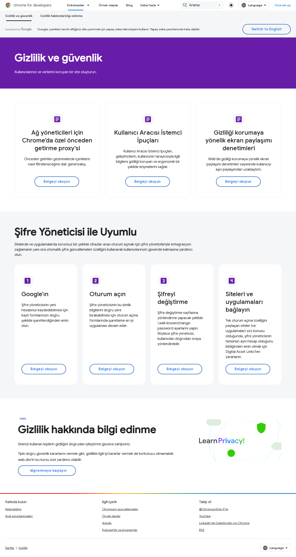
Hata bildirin (13, 509)
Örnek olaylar (108, 5)
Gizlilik (23, 548)
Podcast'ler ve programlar (119, 530)
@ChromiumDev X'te (213, 509)
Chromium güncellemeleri (120, 509)
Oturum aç (283, 5)
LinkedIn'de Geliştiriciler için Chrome (224, 523)
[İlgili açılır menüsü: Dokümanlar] (89, 5)
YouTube (205, 516)
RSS (201, 530)
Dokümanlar (75, 5)
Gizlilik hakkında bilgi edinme (61, 16)
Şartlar (9, 548)
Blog (129, 5)
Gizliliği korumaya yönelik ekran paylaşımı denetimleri (238, 140)
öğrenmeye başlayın (48, 470)
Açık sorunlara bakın (19, 516)
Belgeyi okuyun (57, 181)
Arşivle (106, 523)
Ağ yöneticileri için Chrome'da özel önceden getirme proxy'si (57, 140)
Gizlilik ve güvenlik (19, 16)
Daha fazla (148, 5)
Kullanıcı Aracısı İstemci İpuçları (148, 136)
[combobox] (202, 5)
